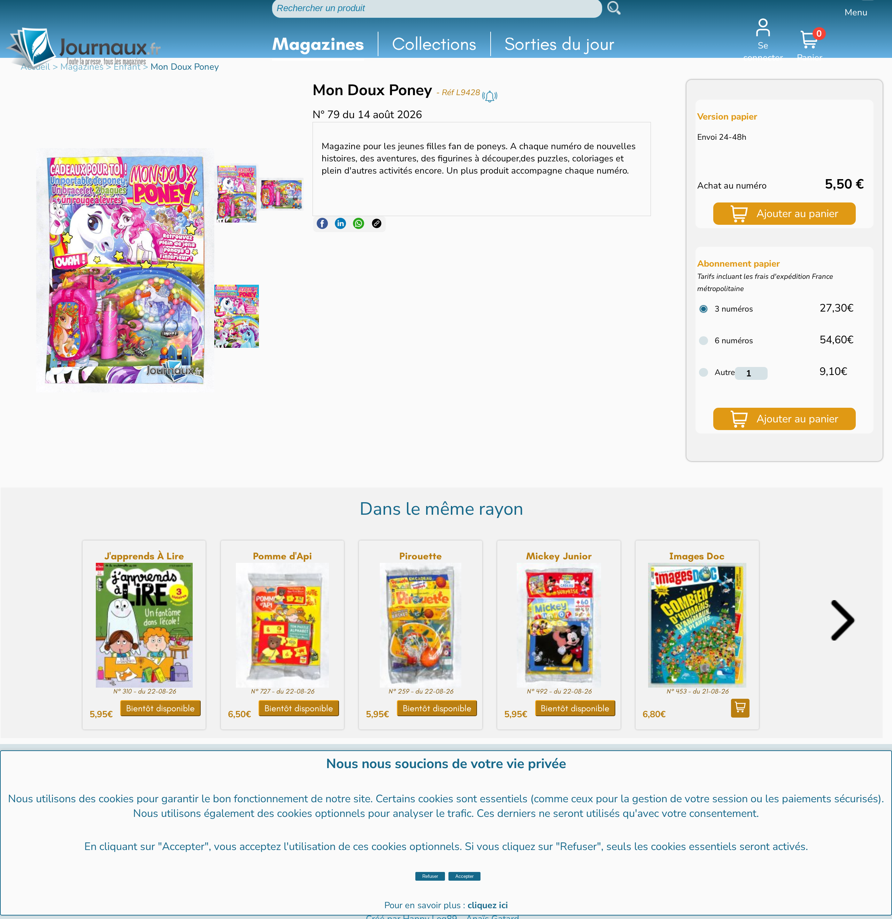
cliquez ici (488, 905)
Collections (434, 43)
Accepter (464, 876)
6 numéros (734, 340)
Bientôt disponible (160, 708)
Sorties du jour (560, 43)
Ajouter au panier (797, 213)
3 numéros (734, 309)
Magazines (318, 43)
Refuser (430, 876)
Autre (725, 372)
